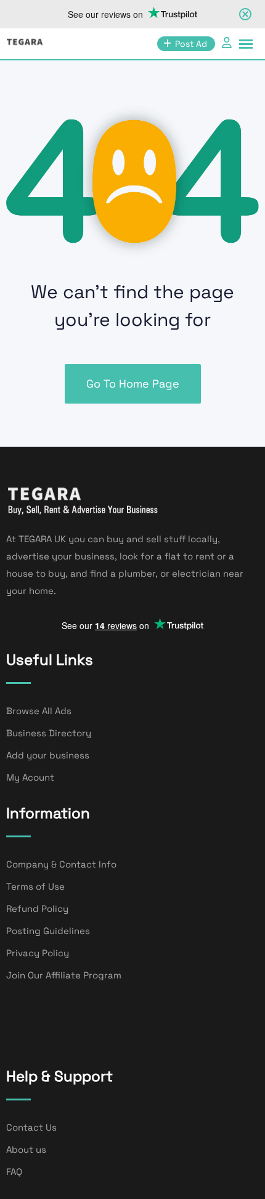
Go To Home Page (132, 383)
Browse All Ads (38, 711)
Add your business (47, 755)
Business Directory (48, 733)
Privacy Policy (37, 953)
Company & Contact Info (61, 864)
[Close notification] (245, 14)
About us (26, 1149)
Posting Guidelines (48, 931)
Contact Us (31, 1127)
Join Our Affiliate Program (63, 975)
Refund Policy (37, 908)
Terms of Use (35, 886)
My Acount (30, 777)
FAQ (14, 1171)
